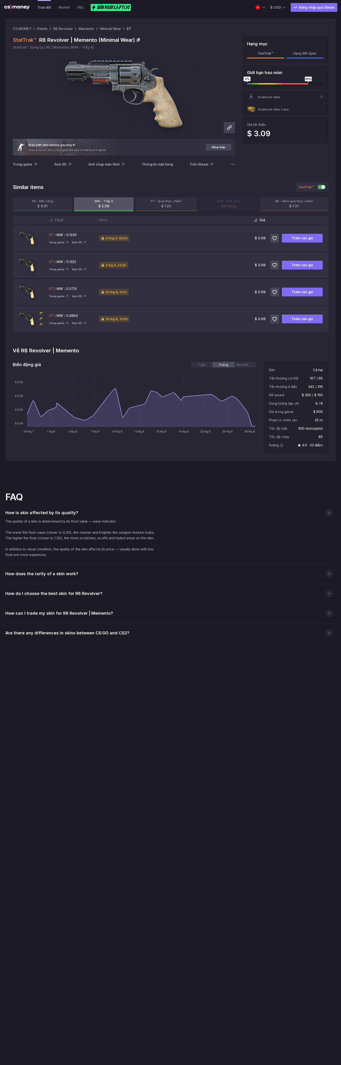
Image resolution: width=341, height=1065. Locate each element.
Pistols (42, 28)
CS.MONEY (22, 28)
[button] (285, 97)
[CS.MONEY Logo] (17, 7)
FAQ (80, 7)
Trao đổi (44, 7)
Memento (86, 28)
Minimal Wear (110, 28)
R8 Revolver (63, 28)
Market (64, 7)
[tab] (201, 364)
